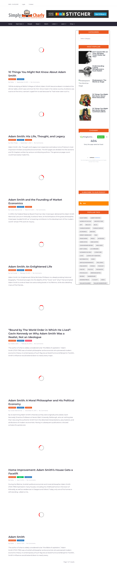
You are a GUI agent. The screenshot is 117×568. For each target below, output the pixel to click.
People (30, 24)
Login (23, 4)
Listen (54, 24)
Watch (46, 24)
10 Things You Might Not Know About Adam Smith (37, 73)
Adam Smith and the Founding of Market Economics (35, 201)
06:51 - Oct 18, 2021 (13, 4)
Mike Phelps (14, 143)
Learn (63, 24)
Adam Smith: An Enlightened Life (30, 266)
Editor (12, 82)
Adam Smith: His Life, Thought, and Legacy (36, 136)
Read (37, 24)
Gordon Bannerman (16, 210)
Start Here (19, 24)
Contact (31, 4)
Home (10, 24)
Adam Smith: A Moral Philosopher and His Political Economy (41, 402)
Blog (20, 477)
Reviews (28, 140)
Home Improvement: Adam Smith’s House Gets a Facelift (40, 471)
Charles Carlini (14, 343)
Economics (21, 79)
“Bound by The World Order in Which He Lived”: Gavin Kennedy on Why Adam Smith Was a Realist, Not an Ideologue (39, 333)
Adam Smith (12, 79)
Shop (71, 24)
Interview (28, 340)
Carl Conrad (13, 273)
